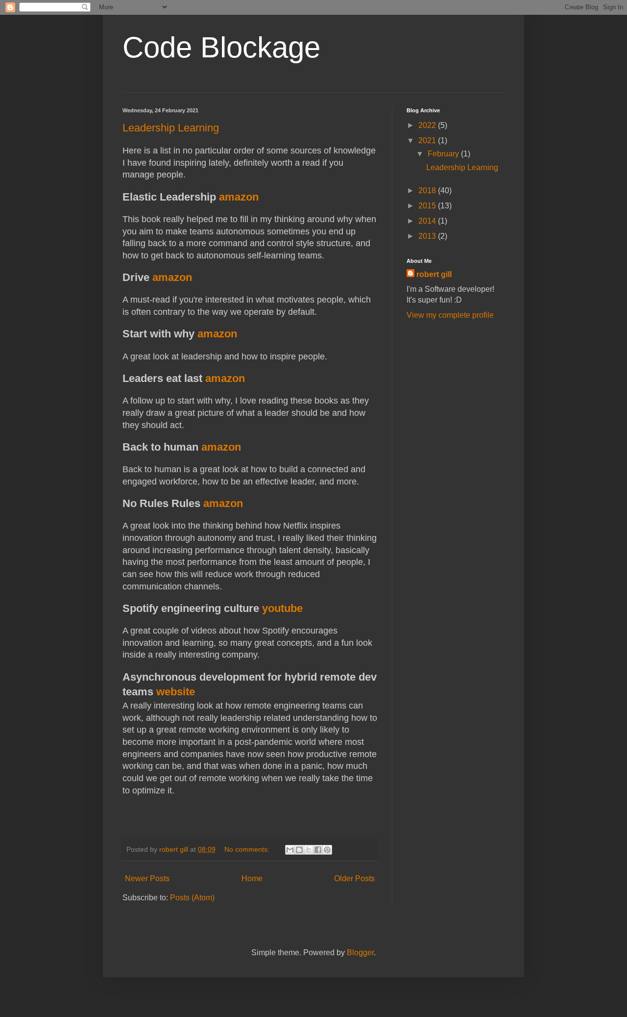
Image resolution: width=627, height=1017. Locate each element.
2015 (428, 206)
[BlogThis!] (299, 850)
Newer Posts (147, 878)
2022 (428, 125)
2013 (428, 236)
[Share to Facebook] (318, 850)
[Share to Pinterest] (327, 850)
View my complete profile (450, 315)
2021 (428, 140)
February (444, 154)
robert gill (434, 274)
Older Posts (354, 878)
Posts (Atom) (192, 897)
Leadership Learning (170, 128)
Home (252, 878)
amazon (239, 197)
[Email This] (290, 850)
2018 (428, 190)
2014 (428, 221)
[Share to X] (309, 850)
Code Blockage (221, 47)
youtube (282, 608)
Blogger (360, 952)
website (175, 692)
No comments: (247, 849)
